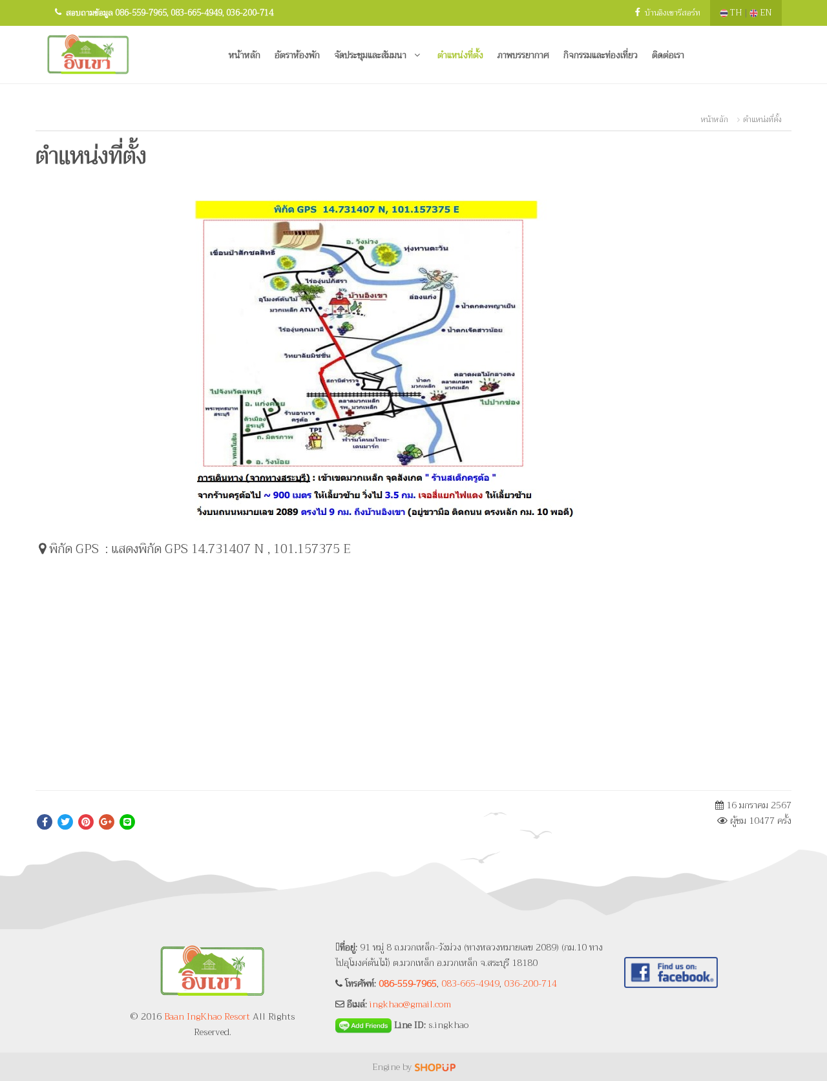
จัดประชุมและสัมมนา (371, 55)
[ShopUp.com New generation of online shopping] (435, 1067)
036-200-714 (249, 12)
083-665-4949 (196, 12)
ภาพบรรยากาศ (523, 55)
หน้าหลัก (244, 55)
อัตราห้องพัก (297, 55)
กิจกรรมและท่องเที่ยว (600, 55)
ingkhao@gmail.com (410, 1004)
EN (765, 12)
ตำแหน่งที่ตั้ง (460, 55)
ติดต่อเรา (668, 55)
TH (736, 12)
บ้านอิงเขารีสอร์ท (672, 12)
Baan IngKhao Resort (207, 1016)
